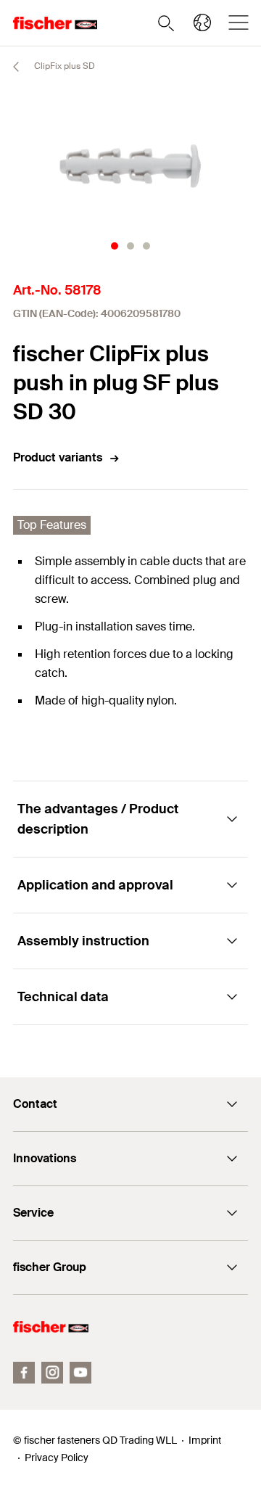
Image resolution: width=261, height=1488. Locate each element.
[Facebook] (24, 1373)
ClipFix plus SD (63, 66)
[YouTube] (80, 1373)
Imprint (204, 1440)
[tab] (114, 246)
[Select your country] (202, 22)
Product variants (57, 457)
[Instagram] (52, 1373)
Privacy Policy (56, 1457)
